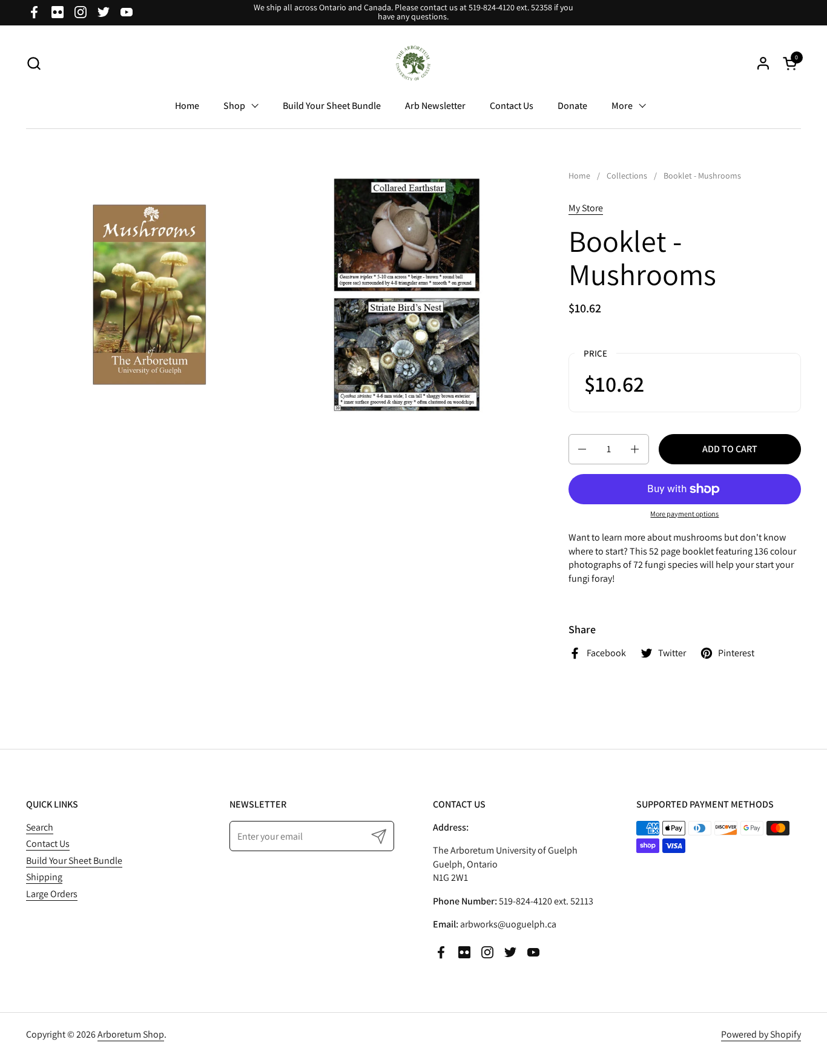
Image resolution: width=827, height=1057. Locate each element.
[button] (33, 63)
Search (39, 827)
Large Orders (51, 893)
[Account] (763, 63)
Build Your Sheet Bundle (74, 860)
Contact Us (48, 843)
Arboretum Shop (130, 1034)
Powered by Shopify (761, 1034)
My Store (585, 208)
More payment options (684, 513)
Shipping (44, 877)
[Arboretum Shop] (413, 63)
